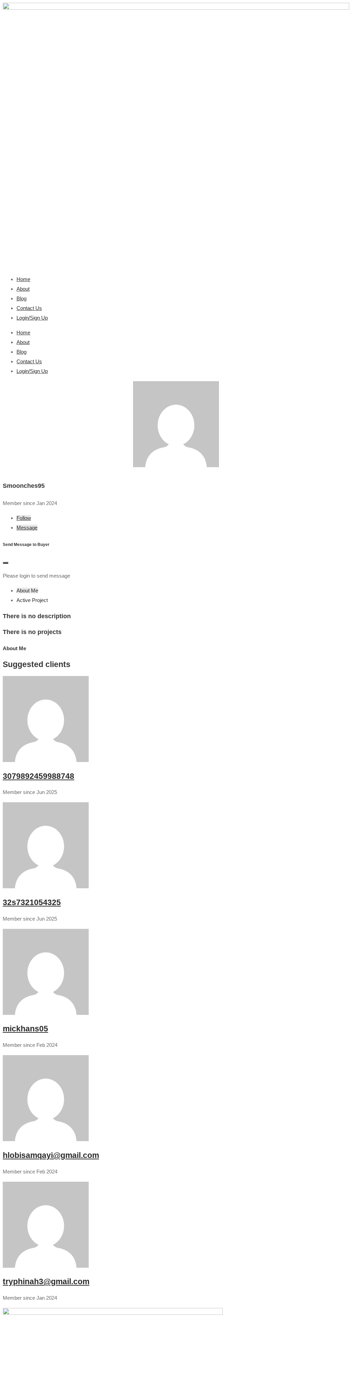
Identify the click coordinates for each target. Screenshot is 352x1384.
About (23, 289)
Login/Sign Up (32, 318)
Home (23, 279)
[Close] (5, 563)
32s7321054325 (32, 902)
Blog (21, 298)
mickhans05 (25, 1028)
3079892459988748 (38, 776)
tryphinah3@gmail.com (46, 1281)
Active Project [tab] (32, 600)
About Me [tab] (27, 590)
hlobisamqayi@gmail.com (51, 1155)
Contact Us (29, 308)
